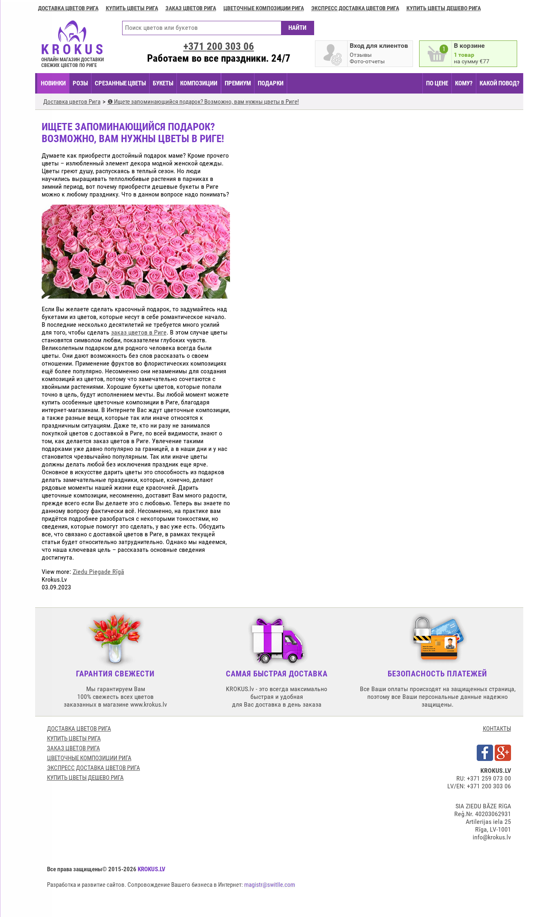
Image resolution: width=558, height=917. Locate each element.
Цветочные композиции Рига (263, 8)
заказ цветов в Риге (139, 332)
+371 (218, 46)
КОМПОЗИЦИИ (198, 83)
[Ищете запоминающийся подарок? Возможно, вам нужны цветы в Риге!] (136, 295)
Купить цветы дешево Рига (443, 8)
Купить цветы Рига (132, 8)
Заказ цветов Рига (190, 8)
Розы (80, 83)
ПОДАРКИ (270, 83)
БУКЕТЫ (163, 83)
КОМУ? (464, 83)
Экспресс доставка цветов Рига (355, 8)
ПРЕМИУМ (238, 83)
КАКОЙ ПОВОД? (500, 83)
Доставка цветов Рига (68, 8)
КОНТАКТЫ (497, 728)
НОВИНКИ (53, 83)
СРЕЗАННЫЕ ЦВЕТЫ (120, 83)
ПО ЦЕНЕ (437, 83)
